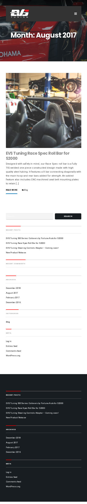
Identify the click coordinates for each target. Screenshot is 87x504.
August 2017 (12, 293)
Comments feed (13, 351)
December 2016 (13, 302)
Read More (12, 190)
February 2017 (12, 297)
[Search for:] (29, 216)
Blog (26, 190)
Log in (9, 341)
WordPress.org (13, 355)
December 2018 (13, 288)
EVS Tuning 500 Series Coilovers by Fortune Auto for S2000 (34, 238)
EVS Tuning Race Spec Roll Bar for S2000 (37, 156)
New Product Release (16, 252)
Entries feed (12, 346)
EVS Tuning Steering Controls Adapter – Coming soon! (32, 248)
